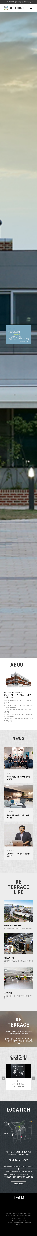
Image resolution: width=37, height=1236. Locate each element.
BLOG (12, 2)
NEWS (8, 2)
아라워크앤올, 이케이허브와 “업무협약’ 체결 (18, 778)
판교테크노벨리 (19, 2)
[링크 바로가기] (18, 1147)
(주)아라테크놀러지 (28, 2)
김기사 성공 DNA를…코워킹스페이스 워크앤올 (18, 816)
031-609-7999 (18, 1160)
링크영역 (18, 1077)
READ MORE (18, 1184)
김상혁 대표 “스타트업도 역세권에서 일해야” (18, 855)
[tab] (18, 1200)
